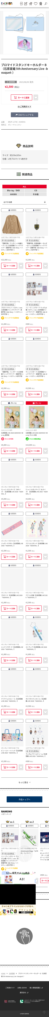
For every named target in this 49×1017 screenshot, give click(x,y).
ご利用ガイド (10, 987)
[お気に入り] (35, 3)
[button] (24, 114)
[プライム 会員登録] (30, 3)
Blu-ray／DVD (13, 190)
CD (35, 190)
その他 (36, 194)
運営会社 (23, 992)
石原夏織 (12, 973)
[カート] (40, 3)
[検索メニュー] (46, 4)
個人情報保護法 (35, 987)
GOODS (13, 194)
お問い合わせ (22, 987)
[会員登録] (25, 3)
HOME (3, 973)
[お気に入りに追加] (35, 97)
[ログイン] (21, 3)
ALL (24, 186)
